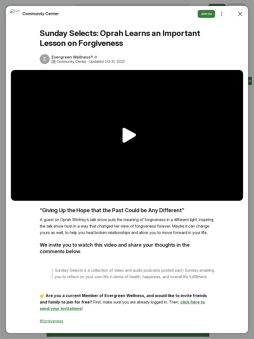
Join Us (206, 14)
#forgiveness (51, 320)
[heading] (40, 13)
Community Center (72, 62)
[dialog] (127, 169)
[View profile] (15, 14)
